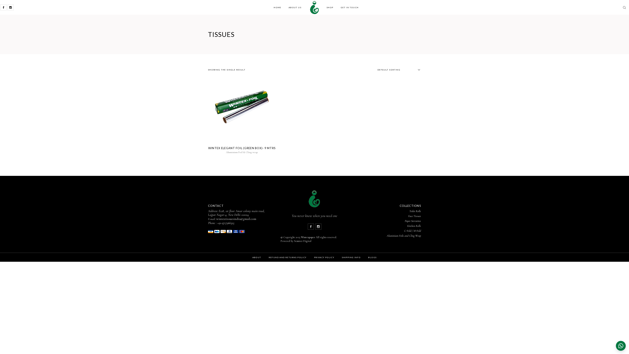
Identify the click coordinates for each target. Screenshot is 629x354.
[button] (621, 346)
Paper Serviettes (413, 221)
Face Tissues (414, 216)
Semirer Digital (302, 241)
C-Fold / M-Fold (412, 231)
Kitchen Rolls (414, 226)
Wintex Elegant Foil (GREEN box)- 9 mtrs (242, 148)
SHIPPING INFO (351, 257)
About (256, 257)
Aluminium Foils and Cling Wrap (404, 235)
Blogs (372, 257)
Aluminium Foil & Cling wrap (242, 152)
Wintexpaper (308, 237)
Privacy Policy (324, 257)
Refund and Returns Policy (288, 257)
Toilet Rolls (415, 211)
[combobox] (398, 70)
